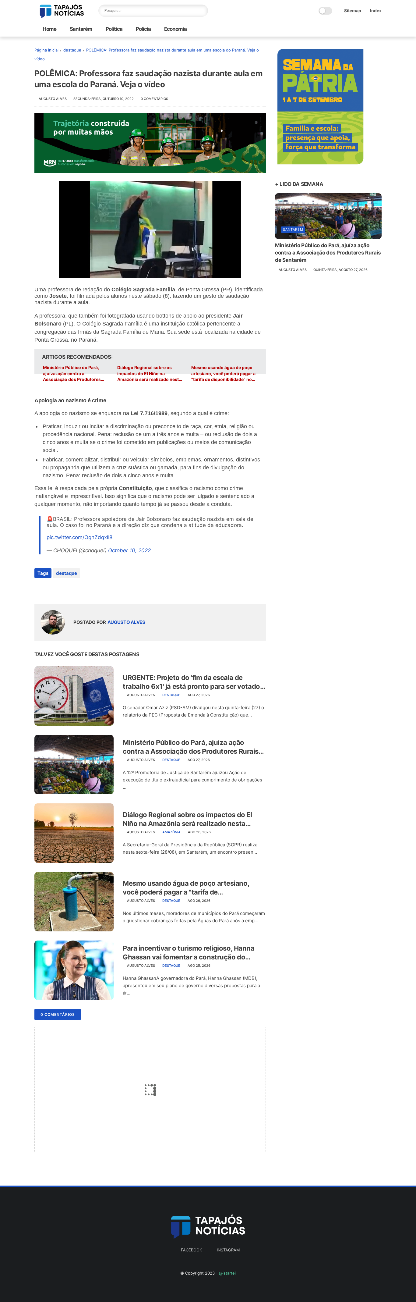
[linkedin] (88, 589)
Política (113, 29)
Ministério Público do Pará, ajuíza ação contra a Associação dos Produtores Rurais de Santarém (72, 373)
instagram (228, 1249)
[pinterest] (76, 589)
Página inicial (46, 50)
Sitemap (352, 10)
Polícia (143, 29)
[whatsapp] (64, 589)
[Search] (201, 11)
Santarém (80, 29)
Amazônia (171, 832)
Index (376, 10)
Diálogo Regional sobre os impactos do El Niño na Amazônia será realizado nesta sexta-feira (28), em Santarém (149, 373)
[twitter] (52, 589)
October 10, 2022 (129, 550)
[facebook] (39, 589)
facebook (191, 1249)
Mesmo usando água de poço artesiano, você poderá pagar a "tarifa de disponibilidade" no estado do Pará (223, 373)
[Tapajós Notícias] (61, 16)
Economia (175, 29)
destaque (72, 50)
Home (49, 29)
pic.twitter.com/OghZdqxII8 (79, 537)
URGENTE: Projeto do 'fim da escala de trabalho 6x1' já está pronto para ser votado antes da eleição (191, 682)
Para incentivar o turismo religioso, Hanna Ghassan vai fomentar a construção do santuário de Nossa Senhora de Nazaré (189, 952)
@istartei (227, 1273)
